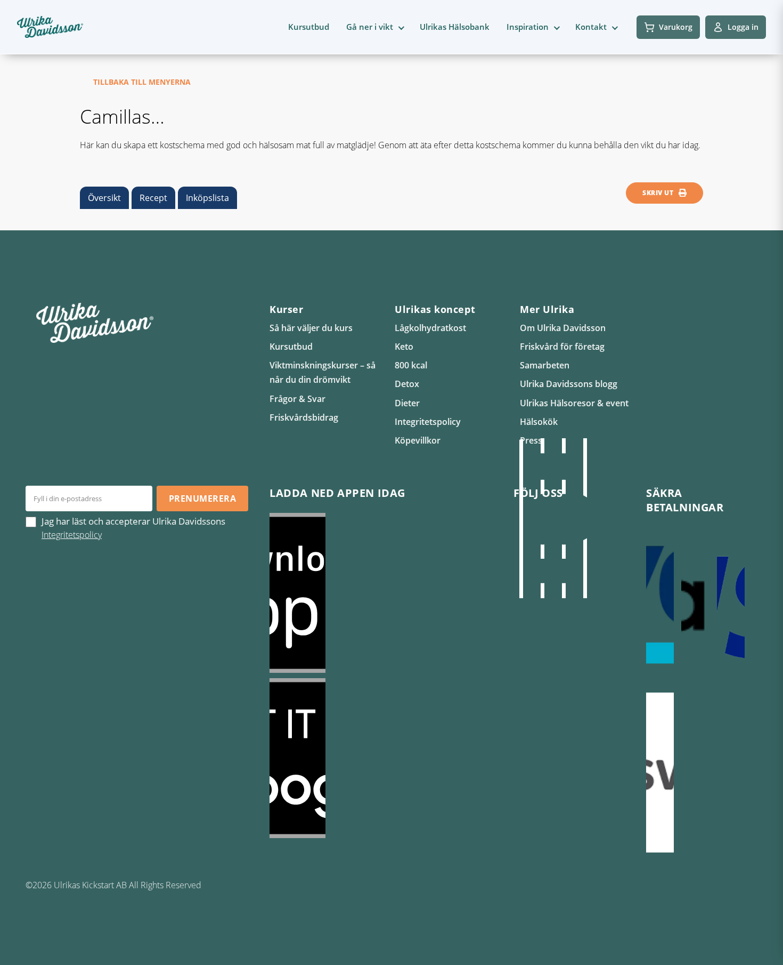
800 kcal (411, 365)
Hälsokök (539, 422)
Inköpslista (207, 198)
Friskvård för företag (562, 346)
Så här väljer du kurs (311, 328)
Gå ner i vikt (369, 26)
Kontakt (591, 26)
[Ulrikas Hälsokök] (584, 518)
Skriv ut (657, 192)
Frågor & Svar (297, 399)
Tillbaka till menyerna (142, 82)
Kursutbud (308, 26)
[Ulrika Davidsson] (520, 518)
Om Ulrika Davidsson (563, 328)
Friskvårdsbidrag (304, 417)
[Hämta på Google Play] (381, 758)
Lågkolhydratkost (430, 328)
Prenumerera (202, 498)
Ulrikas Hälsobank (455, 26)
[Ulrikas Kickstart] (563, 518)
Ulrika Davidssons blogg (568, 384)
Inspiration (528, 26)
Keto (404, 346)
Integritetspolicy (428, 422)
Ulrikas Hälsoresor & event (574, 403)
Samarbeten (544, 365)
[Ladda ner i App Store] (381, 593)
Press (531, 440)
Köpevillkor (418, 440)
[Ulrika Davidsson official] (542, 518)
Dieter (407, 403)
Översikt (104, 198)
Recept (153, 198)
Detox (407, 384)
